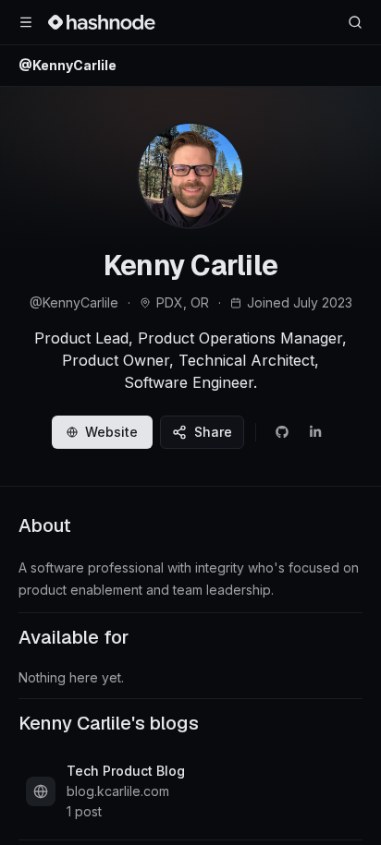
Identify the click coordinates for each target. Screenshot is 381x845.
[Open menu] (26, 22)
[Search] (355, 22)
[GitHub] (282, 432)
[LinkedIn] (315, 432)
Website (111, 432)
